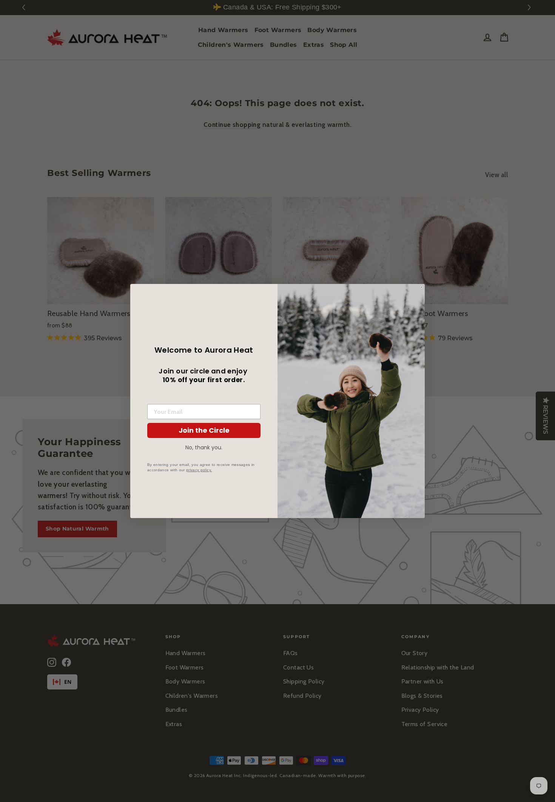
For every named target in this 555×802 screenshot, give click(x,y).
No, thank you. (203, 447)
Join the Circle (204, 430)
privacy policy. (199, 470)
